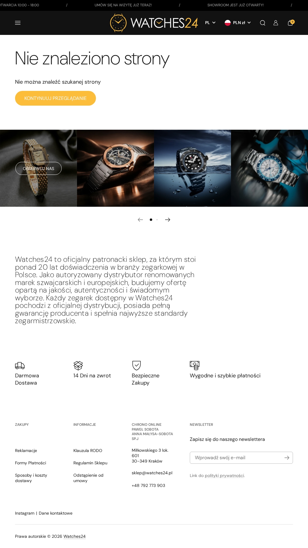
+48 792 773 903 (148, 485)
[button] (262, 23)
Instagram (24, 513)
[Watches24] (154, 23)
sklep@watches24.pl (152, 472)
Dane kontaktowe (55, 513)
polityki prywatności (224, 475)
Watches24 (74, 536)
